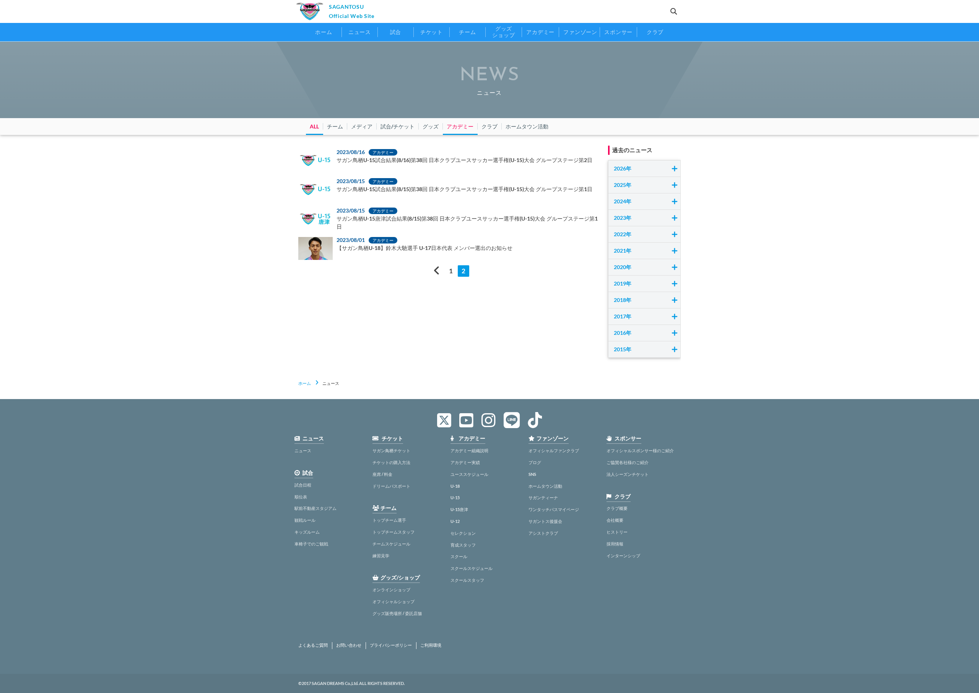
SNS (532, 474)
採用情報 (615, 543)
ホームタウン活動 (545, 486)
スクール (458, 556)
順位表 (300, 496)
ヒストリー (617, 531)
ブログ (535, 462)
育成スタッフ (463, 544)
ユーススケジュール (469, 474)
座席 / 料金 (382, 474)
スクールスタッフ (467, 580)
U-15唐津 (459, 509)
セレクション (463, 533)
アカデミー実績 (465, 462)
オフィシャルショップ (393, 601)
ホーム (304, 383)
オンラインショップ (391, 589)
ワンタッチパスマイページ (554, 509)
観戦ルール (304, 520)
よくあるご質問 (313, 645)
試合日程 (302, 484)
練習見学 (380, 555)
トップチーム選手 (389, 520)
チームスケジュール (391, 543)
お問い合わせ (348, 645)
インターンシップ (623, 555)
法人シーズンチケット (628, 474)
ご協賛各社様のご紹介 (628, 462)
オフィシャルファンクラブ (554, 450)
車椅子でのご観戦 (311, 543)
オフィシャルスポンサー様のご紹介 (640, 450)
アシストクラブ (543, 533)
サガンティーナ (543, 497)
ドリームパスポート (391, 486)
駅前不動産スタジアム (315, 508)
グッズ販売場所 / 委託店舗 (397, 613)
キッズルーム (307, 531)
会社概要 (615, 520)
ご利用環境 (430, 645)
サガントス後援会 (545, 521)
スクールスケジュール (471, 568)
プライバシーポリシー (391, 645)
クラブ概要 (617, 508)
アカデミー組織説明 (469, 450)
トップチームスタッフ (393, 531)
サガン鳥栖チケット (391, 450)
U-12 (455, 521)
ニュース (302, 450)
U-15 (455, 497)
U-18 (455, 486)
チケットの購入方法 (391, 462)
